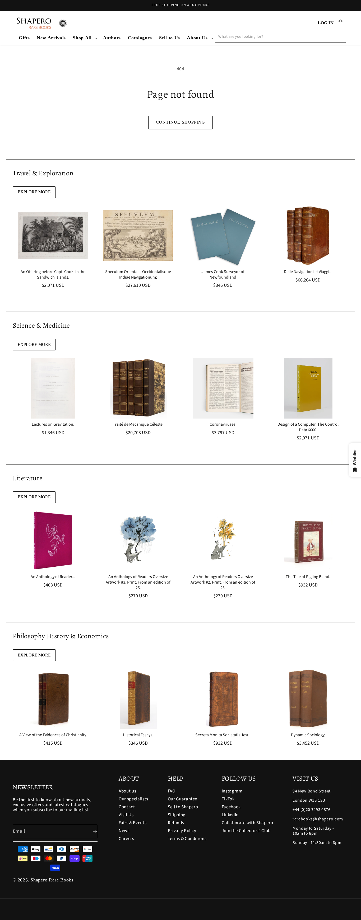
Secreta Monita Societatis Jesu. (223, 735)
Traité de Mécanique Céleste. (138, 424)
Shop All (82, 37)
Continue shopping (180, 122)
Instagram (232, 791)
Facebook (231, 807)
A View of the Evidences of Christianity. (53, 735)
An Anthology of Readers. (53, 577)
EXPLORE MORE (34, 192)
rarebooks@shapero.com (318, 819)
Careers (126, 838)
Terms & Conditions (187, 838)
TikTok (228, 799)
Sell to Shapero (183, 807)
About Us (197, 37)
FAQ (171, 791)
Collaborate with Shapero (247, 823)
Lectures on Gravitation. (53, 424)
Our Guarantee (182, 799)
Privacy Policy (182, 831)
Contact (127, 807)
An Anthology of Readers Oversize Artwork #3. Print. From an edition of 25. (138, 582)
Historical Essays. (138, 735)
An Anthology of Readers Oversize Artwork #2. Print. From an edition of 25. (223, 582)
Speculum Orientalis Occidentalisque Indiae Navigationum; (138, 274)
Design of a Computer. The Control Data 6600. (308, 427)
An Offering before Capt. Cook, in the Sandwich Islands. (53, 274)
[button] (84, 37)
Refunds (176, 823)
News (124, 831)
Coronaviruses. (223, 424)
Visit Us (126, 815)
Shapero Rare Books (51, 880)
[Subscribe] (90, 831)
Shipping (177, 815)
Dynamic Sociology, (308, 735)
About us (127, 791)
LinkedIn (230, 815)
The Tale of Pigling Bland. (308, 577)
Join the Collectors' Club (246, 831)
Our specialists (133, 799)
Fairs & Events (132, 823)
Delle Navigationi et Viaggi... (308, 272)
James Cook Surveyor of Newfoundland (222, 274)
